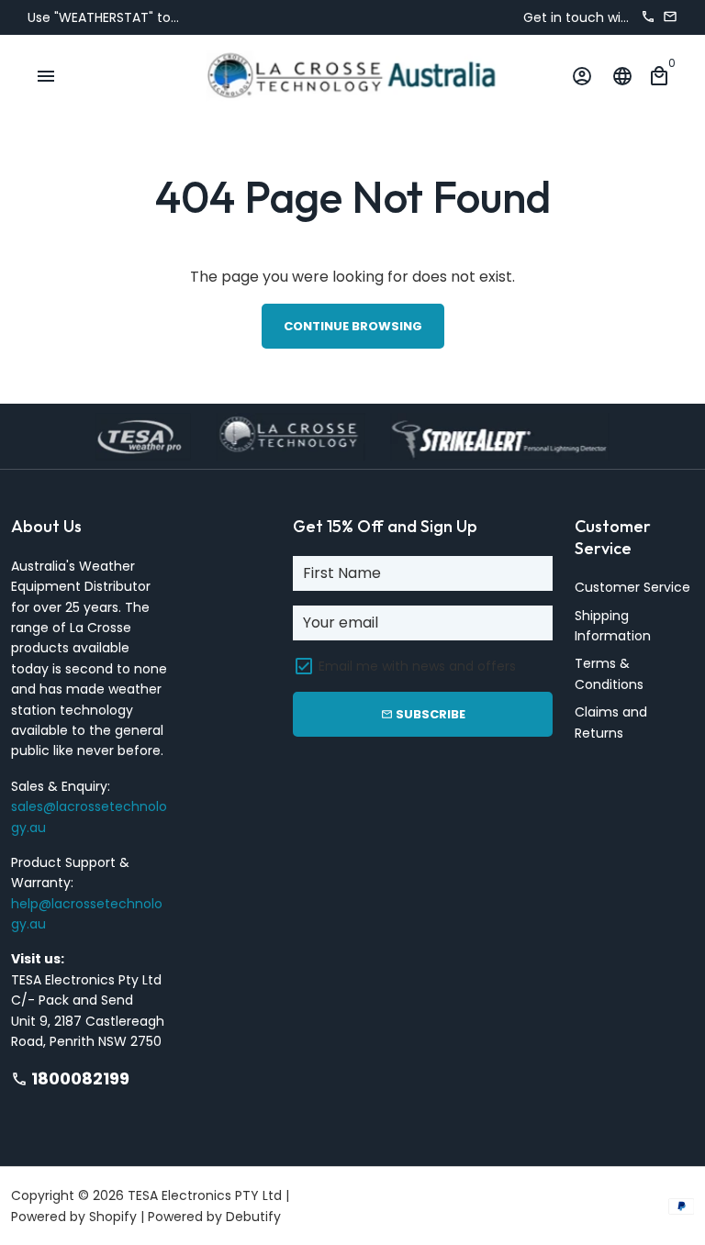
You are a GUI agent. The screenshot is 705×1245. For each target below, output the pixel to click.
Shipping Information (613, 625)
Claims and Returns (611, 722)
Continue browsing (353, 326)
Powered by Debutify (214, 1216)
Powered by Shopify (74, 1216)
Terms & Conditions (609, 673)
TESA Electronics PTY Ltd (205, 1195)
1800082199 (70, 1078)
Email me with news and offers (417, 666)
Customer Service (632, 587)
